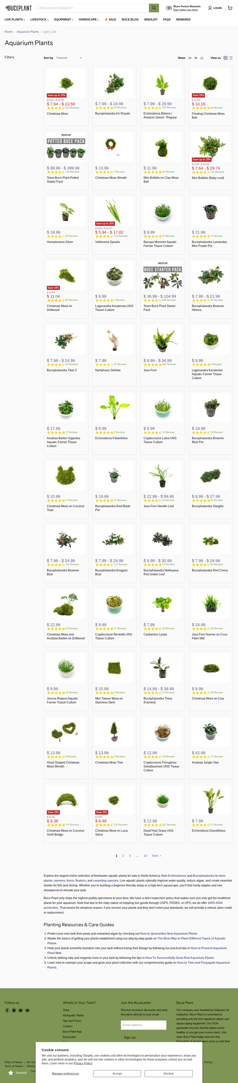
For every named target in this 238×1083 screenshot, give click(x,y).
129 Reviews (72, 171)
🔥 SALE (110, 19)
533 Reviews (72, 107)
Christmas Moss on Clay (208, 698)
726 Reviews (121, 824)
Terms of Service (14, 1066)
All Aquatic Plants (73, 1015)
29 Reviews (216, 500)
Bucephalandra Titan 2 (62, 370)
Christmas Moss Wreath (111, 177)
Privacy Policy (83, 1063)
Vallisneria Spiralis (107, 242)
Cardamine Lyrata (155, 634)
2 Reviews (119, 432)
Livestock (38, 19)
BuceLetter (69, 1037)
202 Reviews (169, 107)
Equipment (63, 19)
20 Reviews (71, 236)
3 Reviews (119, 171)
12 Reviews (168, 564)
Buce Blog (130, 19)
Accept (117, 1073)
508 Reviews (169, 300)
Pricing (208, 1062)
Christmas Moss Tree (109, 762)
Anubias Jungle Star (205, 762)
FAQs (167, 19)
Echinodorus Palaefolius (111, 438)
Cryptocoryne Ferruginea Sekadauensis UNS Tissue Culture (161, 766)
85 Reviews (71, 300)
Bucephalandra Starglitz (208, 506)
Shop (66, 1010)
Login (217, 8)
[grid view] (225, 58)
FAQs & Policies (13, 1062)
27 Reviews (168, 236)
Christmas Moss (57, 113)
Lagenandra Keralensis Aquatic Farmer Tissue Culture (207, 374)
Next (155, 855)
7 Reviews (119, 300)
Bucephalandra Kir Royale (112, 113)
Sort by (48, 57)
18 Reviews (168, 756)
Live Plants (14, 19)
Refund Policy (34, 1066)
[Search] (154, 8)
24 (189, 57)
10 (145, 855)
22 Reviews (168, 692)
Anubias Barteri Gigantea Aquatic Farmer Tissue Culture (63, 442)
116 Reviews (72, 564)
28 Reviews (168, 500)
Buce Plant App (72, 1031)
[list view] (230, 58)
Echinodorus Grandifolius (208, 830)
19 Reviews (216, 432)
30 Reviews (216, 300)
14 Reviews (168, 432)
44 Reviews (216, 107)
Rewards (183, 19)
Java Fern (150, 370)
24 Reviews (168, 171)
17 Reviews (120, 628)
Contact (67, 1026)
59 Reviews (120, 107)
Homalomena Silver (60, 242)
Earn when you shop (185, 9)
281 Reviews (169, 824)
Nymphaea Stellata (107, 370)
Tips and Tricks (72, 1020)
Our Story (32, 1062)
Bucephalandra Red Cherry (210, 570)
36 (195, 57)
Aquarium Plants (28, 31)
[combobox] (93, 8)
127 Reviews (121, 564)
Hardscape (88, 19)
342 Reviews (217, 172)
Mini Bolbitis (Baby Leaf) (208, 177)
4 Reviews (216, 364)
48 (201, 57)
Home (9, 31)
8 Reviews (71, 756)
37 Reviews (120, 364)
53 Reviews (216, 824)
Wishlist (150, 19)
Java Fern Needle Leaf (159, 506)
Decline (169, 1073)
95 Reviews (216, 628)
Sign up (130, 1037)
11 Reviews (216, 236)
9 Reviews (119, 692)
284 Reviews (169, 364)
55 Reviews (216, 564)
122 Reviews (121, 236)
